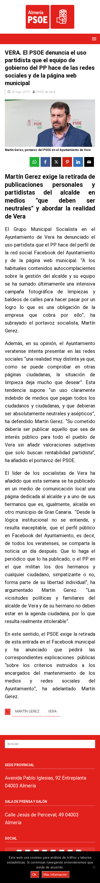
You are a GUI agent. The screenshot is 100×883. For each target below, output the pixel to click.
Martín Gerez (27, 711)
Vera (52, 711)
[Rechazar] (94, 867)
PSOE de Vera (45, 92)
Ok (34, 874)
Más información (55, 874)
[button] (93, 38)
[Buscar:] (50, 744)
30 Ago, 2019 (20, 92)
